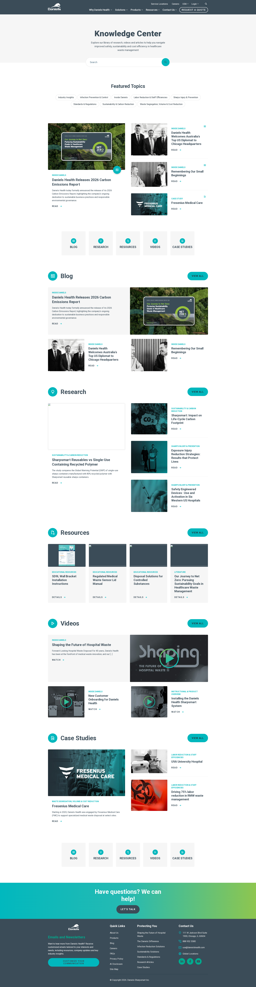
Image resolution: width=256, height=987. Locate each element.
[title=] (54, 7)
